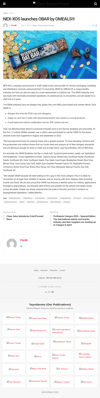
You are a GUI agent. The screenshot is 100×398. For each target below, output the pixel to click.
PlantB (14, 25)
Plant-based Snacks (46, 25)
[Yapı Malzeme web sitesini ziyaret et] (13, 382)
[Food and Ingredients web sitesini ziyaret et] (62, 331)
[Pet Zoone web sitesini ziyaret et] (86, 382)
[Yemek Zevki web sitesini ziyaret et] (13, 331)
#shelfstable (56, 202)
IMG (45, 287)
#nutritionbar (89, 198)
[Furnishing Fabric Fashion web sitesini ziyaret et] (86, 356)
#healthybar (52, 198)
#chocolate (40, 198)
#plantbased (42, 202)
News (12, 13)
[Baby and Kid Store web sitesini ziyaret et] (38, 369)
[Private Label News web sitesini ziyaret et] (38, 318)
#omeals (30, 202)
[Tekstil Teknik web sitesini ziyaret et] (38, 343)
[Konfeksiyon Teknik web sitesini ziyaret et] (62, 343)
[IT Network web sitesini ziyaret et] (62, 369)
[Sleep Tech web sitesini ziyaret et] (13, 356)
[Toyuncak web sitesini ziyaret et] (13, 369)
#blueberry (27, 198)
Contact (62, 270)
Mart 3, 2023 (25, 25)
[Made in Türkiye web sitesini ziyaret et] (62, 382)
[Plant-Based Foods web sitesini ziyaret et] (86, 331)
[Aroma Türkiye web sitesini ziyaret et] (13, 343)
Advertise (44, 270)
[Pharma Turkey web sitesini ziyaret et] (62, 318)
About (36, 270)
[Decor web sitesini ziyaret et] (38, 356)
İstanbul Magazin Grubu (50, 392)
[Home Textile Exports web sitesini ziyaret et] (62, 356)
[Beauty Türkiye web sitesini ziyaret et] (13, 318)
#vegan (67, 202)
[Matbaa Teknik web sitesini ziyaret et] (86, 369)
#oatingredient (10, 202)
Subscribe (53, 270)
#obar (22, 202)
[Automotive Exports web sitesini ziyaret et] (38, 382)
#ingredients (65, 198)
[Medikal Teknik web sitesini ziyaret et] (86, 318)
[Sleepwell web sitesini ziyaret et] (86, 343)
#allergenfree (14, 198)
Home (5, 13)
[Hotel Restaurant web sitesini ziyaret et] (38, 331)
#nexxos (77, 198)
